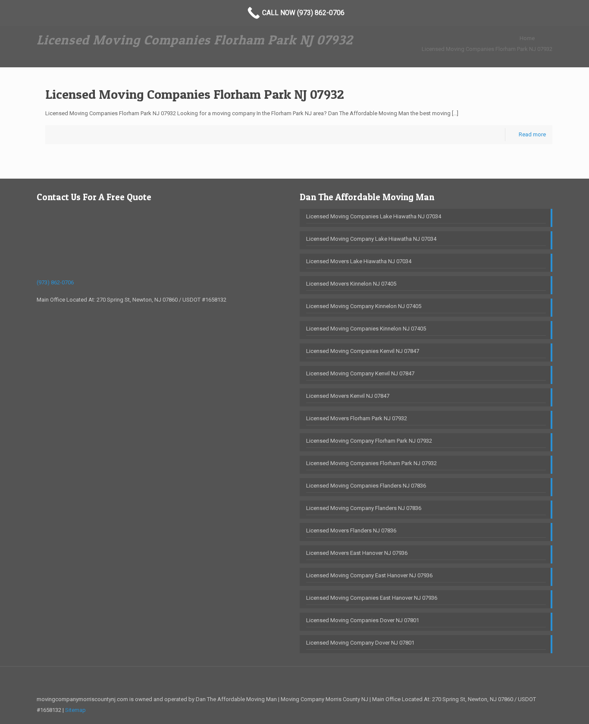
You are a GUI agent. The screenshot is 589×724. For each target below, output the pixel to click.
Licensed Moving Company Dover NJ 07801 (360, 642)
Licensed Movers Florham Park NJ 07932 (356, 418)
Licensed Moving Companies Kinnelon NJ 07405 (366, 328)
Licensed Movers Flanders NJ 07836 (351, 530)
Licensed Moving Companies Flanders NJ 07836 (366, 485)
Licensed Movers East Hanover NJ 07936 (356, 553)
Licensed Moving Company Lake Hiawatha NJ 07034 (371, 239)
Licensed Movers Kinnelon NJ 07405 (351, 283)
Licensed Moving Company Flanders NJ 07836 (363, 508)
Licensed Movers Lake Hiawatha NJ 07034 (358, 261)
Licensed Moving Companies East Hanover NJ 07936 (371, 598)
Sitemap (75, 710)
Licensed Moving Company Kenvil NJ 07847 (360, 373)
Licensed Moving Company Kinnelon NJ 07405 (363, 306)
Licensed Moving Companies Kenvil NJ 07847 (362, 351)
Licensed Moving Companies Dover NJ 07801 (362, 620)
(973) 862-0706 (55, 282)
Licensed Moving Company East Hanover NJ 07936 (369, 575)
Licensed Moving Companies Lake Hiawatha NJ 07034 (373, 216)
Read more (532, 134)
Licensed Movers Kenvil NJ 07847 (347, 396)
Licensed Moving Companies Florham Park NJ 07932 (487, 49)
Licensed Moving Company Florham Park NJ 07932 (369, 441)
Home (527, 38)
